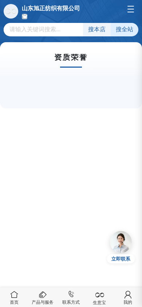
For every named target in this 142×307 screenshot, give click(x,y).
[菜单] (131, 9)
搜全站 (124, 29)
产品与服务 (43, 302)
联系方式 (71, 302)
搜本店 (97, 29)
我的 (127, 302)
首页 (14, 302)
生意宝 (99, 302)
